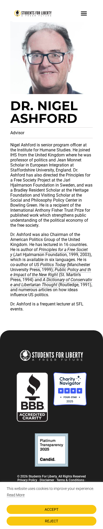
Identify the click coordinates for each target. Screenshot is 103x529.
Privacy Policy (27, 480)
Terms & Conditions (70, 480)
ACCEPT (51, 509)
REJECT (51, 521)
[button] (84, 13)
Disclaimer (47, 480)
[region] (51, 505)
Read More (16, 495)
